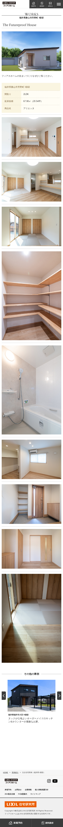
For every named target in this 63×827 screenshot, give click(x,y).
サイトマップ (35, 794)
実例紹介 (15, 772)
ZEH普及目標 (10, 794)
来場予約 (8, 790)
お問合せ (18, 790)
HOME (5, 772)
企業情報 (28, 790)
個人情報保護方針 (41, 790)
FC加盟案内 (22, 794)
